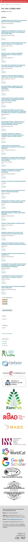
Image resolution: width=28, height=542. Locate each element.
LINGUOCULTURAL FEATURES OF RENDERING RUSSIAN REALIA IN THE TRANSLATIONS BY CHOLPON (12, 55)
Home (2, 4)
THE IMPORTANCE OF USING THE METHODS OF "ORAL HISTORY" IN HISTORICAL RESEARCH (12, 276)
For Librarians (5, 345)
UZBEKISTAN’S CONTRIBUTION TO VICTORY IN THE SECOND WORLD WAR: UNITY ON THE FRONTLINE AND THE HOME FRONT (13, 32)
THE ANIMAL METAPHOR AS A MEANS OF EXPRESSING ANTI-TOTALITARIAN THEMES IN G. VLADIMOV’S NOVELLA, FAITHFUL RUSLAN (12, 135)
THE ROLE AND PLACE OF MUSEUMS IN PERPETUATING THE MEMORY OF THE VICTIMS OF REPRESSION (13, 147)
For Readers (4, 341)
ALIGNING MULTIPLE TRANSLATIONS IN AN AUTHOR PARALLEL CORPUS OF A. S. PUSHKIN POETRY (13, 43)
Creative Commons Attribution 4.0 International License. (14, 525)
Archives (7, 4)
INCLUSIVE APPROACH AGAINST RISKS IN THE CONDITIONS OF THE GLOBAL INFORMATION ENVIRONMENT (12, 88)
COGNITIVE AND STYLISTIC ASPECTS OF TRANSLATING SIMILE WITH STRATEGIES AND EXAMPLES (14, 21)
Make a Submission (7, 310)
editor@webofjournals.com (15, 519)
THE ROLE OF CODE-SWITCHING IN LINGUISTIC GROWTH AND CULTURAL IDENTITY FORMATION (12, 76)
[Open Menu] (1, 1)
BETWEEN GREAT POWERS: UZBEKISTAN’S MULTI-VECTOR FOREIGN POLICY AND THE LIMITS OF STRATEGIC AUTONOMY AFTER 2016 (13, 123)
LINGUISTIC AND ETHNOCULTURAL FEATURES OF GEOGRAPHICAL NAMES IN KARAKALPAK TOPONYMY (13, 243)
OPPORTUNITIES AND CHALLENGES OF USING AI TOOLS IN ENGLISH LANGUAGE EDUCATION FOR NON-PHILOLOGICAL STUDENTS (12, 99)
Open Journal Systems (7, 333)
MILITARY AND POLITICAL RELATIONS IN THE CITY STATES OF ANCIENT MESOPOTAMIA (13, 191)
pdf (4, 27)
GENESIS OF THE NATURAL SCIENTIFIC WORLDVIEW (13, 181)
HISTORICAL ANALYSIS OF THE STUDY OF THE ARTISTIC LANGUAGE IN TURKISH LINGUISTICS (12, 233)
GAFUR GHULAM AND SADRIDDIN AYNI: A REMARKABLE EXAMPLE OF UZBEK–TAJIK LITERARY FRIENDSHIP (13, 213)
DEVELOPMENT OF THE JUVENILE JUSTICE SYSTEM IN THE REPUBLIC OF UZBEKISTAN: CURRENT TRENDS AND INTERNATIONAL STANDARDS (13, 265)
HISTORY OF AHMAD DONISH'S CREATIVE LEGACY (13, 223)
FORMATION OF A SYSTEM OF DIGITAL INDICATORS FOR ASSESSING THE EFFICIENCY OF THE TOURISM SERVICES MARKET (13, 159)
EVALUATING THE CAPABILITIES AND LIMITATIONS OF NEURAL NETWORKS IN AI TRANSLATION (13, 66)
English (3, 327)
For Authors (4, 343)
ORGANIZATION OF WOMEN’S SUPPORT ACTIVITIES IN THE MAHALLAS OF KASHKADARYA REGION (13, 201)
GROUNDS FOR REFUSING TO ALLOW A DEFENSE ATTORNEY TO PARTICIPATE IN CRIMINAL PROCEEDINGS (12, 171)
